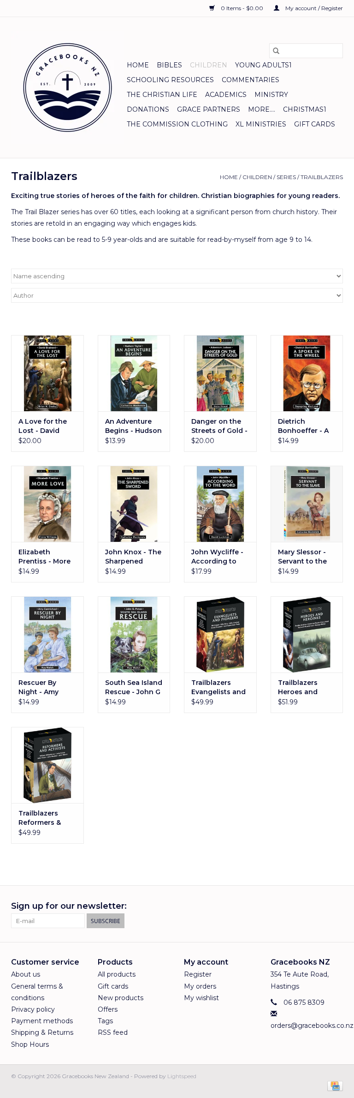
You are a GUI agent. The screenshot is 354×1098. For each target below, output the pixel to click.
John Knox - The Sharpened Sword (133, 557)
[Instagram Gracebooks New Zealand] (335, 906)
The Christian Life (162, 94)
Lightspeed (181, 1076)
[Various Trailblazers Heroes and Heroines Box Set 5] (307, 634)
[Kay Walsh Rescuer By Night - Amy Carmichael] (47, 634)
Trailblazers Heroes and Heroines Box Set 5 (301, 687)
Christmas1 (304, 109)
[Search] (276, 50)
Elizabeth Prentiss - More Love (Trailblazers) (44, 557)
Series (286, 177)
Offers (108, 1009)
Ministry (271, 94)
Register (198, 974)
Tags (105, 1021)
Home (138, 65)
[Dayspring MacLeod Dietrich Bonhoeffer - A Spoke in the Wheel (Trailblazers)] (307, 373)
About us (25, 974)
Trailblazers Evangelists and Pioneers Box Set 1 (218, 687)
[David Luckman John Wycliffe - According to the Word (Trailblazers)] (220, 504)
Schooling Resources (170, 80)
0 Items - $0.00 (242, 8)
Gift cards (314, 124)
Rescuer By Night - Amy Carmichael (38, 687)
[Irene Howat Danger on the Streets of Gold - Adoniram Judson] (220, 373)
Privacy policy (33, 1009)
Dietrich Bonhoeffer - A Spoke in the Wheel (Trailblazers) (303, 426)
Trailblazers (322, 177)
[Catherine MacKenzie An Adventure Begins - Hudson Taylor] (134, 373)
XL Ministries (261, 124)
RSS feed (113, 1032)
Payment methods (42, 1021)
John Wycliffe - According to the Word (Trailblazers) (217, 557)
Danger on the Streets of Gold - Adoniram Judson (219, 426)
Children (208, 65)
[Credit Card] (333, 1085)
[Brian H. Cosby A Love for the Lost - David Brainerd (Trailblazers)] (47, 373)
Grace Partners (208, 109)
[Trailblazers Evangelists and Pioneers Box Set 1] (220, 634)
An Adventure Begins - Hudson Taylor (133, 426)
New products (120, 998)
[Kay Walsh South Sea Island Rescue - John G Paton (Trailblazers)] (134, 634)
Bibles (169, 65)
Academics (226, 94)
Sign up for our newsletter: (69, 906)
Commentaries (250, 80)
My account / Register (313, 8)
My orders (200, 986)
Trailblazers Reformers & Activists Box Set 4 (46, 818)
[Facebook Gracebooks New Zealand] (319, 906)
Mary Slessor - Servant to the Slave (302, 557)
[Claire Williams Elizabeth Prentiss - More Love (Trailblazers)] (47, 504)
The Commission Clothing (177, 124)
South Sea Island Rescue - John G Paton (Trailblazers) (133, 687)
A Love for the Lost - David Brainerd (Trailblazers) (42, 426)
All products (117, 974)
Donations (148, 109)
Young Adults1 (263, 65)
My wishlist (201, 998)
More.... (261, 109)
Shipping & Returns (42, 1032)
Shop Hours (30, 1044)
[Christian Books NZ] (67, 87)
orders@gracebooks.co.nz (312, 1025)
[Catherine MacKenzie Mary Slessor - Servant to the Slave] (307, 504)
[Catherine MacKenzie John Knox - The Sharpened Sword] (134, 504)
